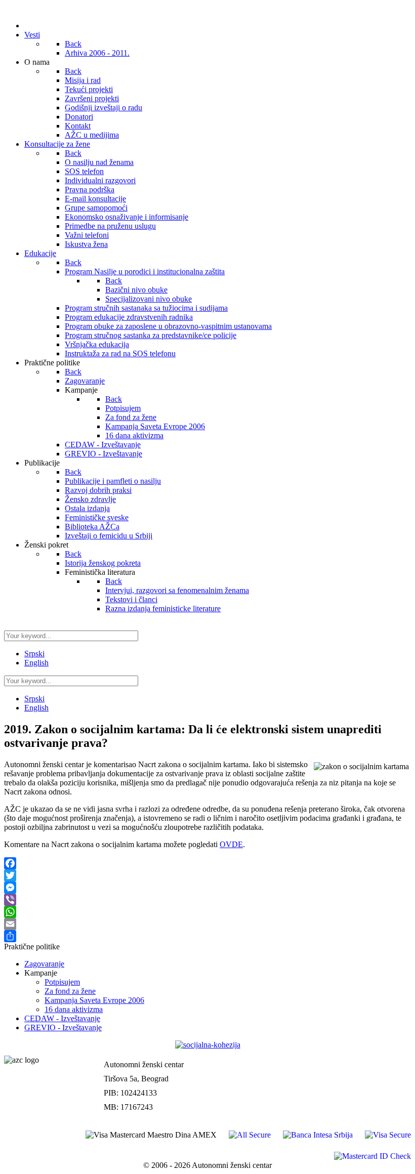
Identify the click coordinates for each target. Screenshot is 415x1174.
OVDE (231, 844)
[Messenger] (207, 888)
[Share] (207, 936)
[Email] (207, 924)
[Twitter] (207, 875)
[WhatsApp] (207, 912)
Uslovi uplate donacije (373, 1054)
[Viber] (207, 900)
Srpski (34, 653)
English (36, 662)
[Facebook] (207, 863)
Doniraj (397, 1075)
